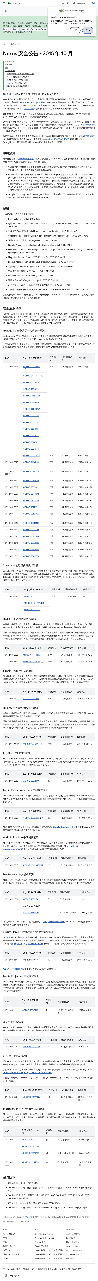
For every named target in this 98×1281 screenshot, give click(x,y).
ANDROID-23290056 (31, 661)
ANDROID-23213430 (31, 523)
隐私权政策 (42, 1269)
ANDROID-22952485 (31, 655)
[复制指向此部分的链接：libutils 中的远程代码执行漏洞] (38, 619)
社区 (18, 1269)
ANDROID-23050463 (31, 865)
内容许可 (28, 1217)
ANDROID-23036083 (31, 487)
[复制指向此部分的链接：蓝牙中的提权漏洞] (25, 1022)
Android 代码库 (9, 1234)
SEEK (5, 937)
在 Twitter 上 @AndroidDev (45, 1238)
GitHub (6, 1258)
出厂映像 (6, 1250)
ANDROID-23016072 (31, 435)
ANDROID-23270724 (31, 507)
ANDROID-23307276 (32, 603)
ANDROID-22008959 (31, 409)
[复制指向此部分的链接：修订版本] (17, 1177)
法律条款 (26, 1269)
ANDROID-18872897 (31, 744)
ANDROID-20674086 (31, 366)
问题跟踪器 (70, 1258)
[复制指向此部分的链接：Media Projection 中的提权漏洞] (41, 976)
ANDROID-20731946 (31, 899)
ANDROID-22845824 (31, 429)
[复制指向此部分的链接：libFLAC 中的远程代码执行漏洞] (40, 708)
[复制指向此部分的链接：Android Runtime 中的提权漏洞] (41, 837)
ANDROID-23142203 (30, 1146)
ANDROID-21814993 (31, 402)
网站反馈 (53, 1269)
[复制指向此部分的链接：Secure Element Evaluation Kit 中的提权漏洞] (56, 932)
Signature (71, 846)
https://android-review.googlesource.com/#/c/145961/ (27, 1072)
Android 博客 (40, 1242)
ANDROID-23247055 (31, 442)
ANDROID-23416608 (31, 556)
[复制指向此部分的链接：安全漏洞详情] (24, 308)
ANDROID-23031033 (31, 500)
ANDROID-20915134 (30, 1140)
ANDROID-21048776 (31, 389)
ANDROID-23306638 (31, 543)
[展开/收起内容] (13, 61)
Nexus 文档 (29, 108)
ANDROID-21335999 (31, 462)
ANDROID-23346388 (31, 549)
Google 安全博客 (41, 1246)
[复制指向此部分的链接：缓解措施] (17, 153)
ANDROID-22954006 (30, 1162)
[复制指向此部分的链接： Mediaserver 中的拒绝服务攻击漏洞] (46, 1109)
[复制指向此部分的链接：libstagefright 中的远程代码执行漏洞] (47, 330)
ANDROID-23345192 (30, 1010)
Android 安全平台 (26, 158)
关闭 (75, 30)
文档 (5, 11)
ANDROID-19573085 (31, 912)
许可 (34, 1269)
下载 (5, 1242)
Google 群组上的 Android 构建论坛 (49, 1254)
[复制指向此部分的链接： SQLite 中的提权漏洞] (29, 1056)
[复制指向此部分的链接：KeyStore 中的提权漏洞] (32, 753)
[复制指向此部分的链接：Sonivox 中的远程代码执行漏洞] (40, 565)
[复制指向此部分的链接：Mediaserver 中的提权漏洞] (36, 874)
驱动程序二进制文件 (11, 1254)
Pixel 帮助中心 (71, 1238)
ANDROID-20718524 (31, 382)
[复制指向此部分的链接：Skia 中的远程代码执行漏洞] (36, 671)
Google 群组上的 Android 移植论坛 (49, 1258)
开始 (88, 30)
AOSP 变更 (27, 32)
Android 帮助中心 (73, 1234)
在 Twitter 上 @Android (44, 1234)
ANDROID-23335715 (32, 596)
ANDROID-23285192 (31, 536)
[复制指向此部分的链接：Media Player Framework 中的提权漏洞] (50, 790)
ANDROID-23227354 (31, 530)
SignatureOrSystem (12, 849)
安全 (19, 44)
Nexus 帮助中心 (72, 1242)
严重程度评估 (87, 125)
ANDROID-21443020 (31, 396)
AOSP (5, 44)
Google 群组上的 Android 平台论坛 (49, 1250)
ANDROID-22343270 (31, 1047)
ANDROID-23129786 (31, 514)
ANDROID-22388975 (31, 422)
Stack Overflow (72, 1254)
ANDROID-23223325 (31, 818)
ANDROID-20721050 (31, 455)
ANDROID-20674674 (31, 376)
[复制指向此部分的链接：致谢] (11, 208)
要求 (5, 1238)
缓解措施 (89, 136)
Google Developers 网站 (33, 102)
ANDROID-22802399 (31, 781)
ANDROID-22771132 (31, 494)
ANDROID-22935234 (31, 480)
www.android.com (74, 1246)
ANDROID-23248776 (31, 449)
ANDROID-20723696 (31, 698)
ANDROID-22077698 (31, 416)
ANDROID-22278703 (30, 1153)
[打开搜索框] (62, 3)
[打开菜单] (4, 3)
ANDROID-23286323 (32, 610)
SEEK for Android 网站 (14, 969)
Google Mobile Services (75, 1250)
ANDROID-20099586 (31, 1097)
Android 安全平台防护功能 (58, 139)
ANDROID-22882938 (31, 471)
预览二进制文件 (9, 1246)
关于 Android (8, 1269)
